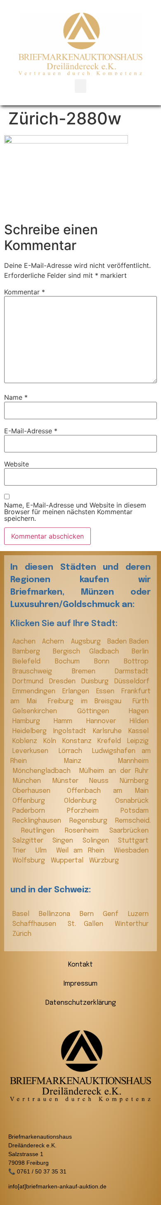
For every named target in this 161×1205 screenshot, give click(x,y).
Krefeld (110, 741)
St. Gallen (89, 924)
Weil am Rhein (83, 850)
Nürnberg (134, 781)
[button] (80, 86)
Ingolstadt (71, 731)
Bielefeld (31, 661)
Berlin (140, 651)
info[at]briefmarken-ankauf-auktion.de (57, 1186)
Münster (68, 781)
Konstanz (78, 741)
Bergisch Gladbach (90, 651)
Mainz (89, 761)
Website (16, 464)
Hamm (68, 721)
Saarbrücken (129, 830)
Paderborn (37, 810)
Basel (23, 914)
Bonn (107, 661)
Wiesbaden (131, 850)
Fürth (141, 701)
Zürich (21, 934)
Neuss (102, 781)
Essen (106, 691)
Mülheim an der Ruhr (114, 771)
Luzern (138, 914)
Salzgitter (30, 840)
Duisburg (95, 681)
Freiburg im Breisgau (88, 701)
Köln (50, 741)
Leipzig (138, 741)
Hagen (139, 711)
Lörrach (73, 751)
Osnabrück (132, 800)
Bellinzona (57, 914)
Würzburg (104, 860)
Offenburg (36, 800)
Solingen (98, 840)
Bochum (72, 661)
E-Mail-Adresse (30, 431)
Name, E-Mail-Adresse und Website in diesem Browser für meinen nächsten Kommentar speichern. (75, 512)
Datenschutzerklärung (80, 1002)
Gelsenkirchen (42, 711)
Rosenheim (85, 830)
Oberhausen (37, 790)
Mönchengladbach (43, 771)
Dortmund (28, 681)
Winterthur (132, 924)
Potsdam (135, 810)
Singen (65, 840)
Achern (54, 641)
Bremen (91, 671)
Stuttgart (133, 840)
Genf (113, 914)
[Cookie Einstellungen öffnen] (14, 1194)
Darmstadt (132, 671)
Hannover (105, 721)
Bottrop (136, 661)
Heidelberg (30, 731)
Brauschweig (40, 671)
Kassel (138, 731)
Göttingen (101, 711)
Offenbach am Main (108, 790)
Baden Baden (128, 641)
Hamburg (31, 721)
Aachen (25, 641)
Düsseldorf (131, 681)
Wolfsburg (29, 860)
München (30, 781)
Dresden (63, 681)
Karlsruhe (108, 731)
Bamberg (30, 651)
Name (16, 397)
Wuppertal (68, 860)
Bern (89, 914)
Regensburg (90, 820)
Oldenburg (87, 800)
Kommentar (24, 292)
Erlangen (77, 691)
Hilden (139, 721)
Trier (21, 850)
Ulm (44, 850)
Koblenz (25, 741)
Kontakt (80, 964)
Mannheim (133, 761)
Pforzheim (91, 810)
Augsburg (87, 641)
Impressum (80, 983)
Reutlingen (41, 830)
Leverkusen (33, 751)
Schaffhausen (38, 924)
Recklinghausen (38, 820)
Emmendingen (35, 691)
